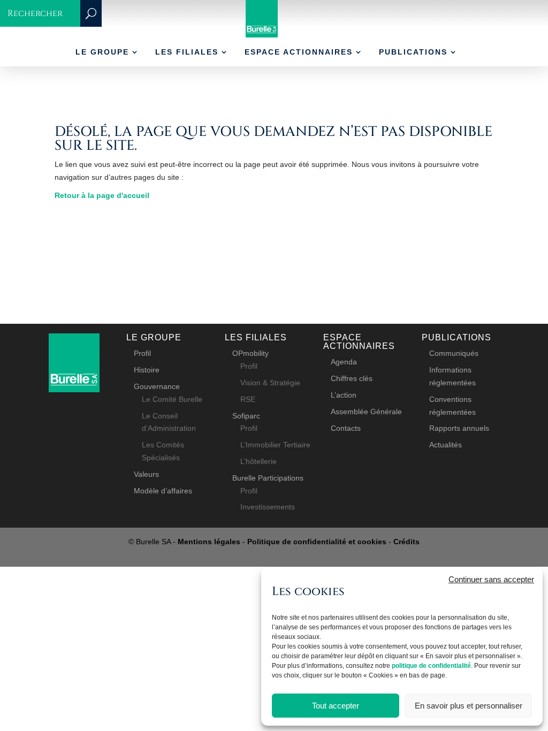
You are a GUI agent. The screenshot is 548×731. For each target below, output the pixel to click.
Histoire (146, 370)
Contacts (346, 428)
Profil (142, 353)
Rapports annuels (459, 428)
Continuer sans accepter (491, 579)
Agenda (344, 361)
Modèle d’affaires (163, 490)
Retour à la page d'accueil (102, 195)
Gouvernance (157, 386)
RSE (247, 399)
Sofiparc (246, 416)
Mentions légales (209, 541)
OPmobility (250, 353)
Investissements (267, 506)
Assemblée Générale (366, 411)
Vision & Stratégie (270, 382)
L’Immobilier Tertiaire (275, 444)
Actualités (445, 444)
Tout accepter (335, 705)
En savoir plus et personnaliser (468, 705)
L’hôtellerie (258, 461)
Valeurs (146, 474)
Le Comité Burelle (172, 399)
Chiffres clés (351, 378)
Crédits (406, 541)
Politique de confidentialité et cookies (316, 541)
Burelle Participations (267, 478)
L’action (343, 395)
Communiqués (453, 353)
